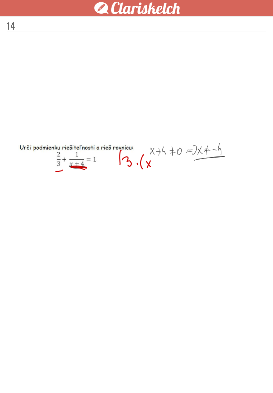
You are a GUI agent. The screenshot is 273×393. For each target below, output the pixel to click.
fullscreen (236, 377)
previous (122, 377)
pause (17, 377)
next (151, 377)
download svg (246, 377)
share (256, 377)
